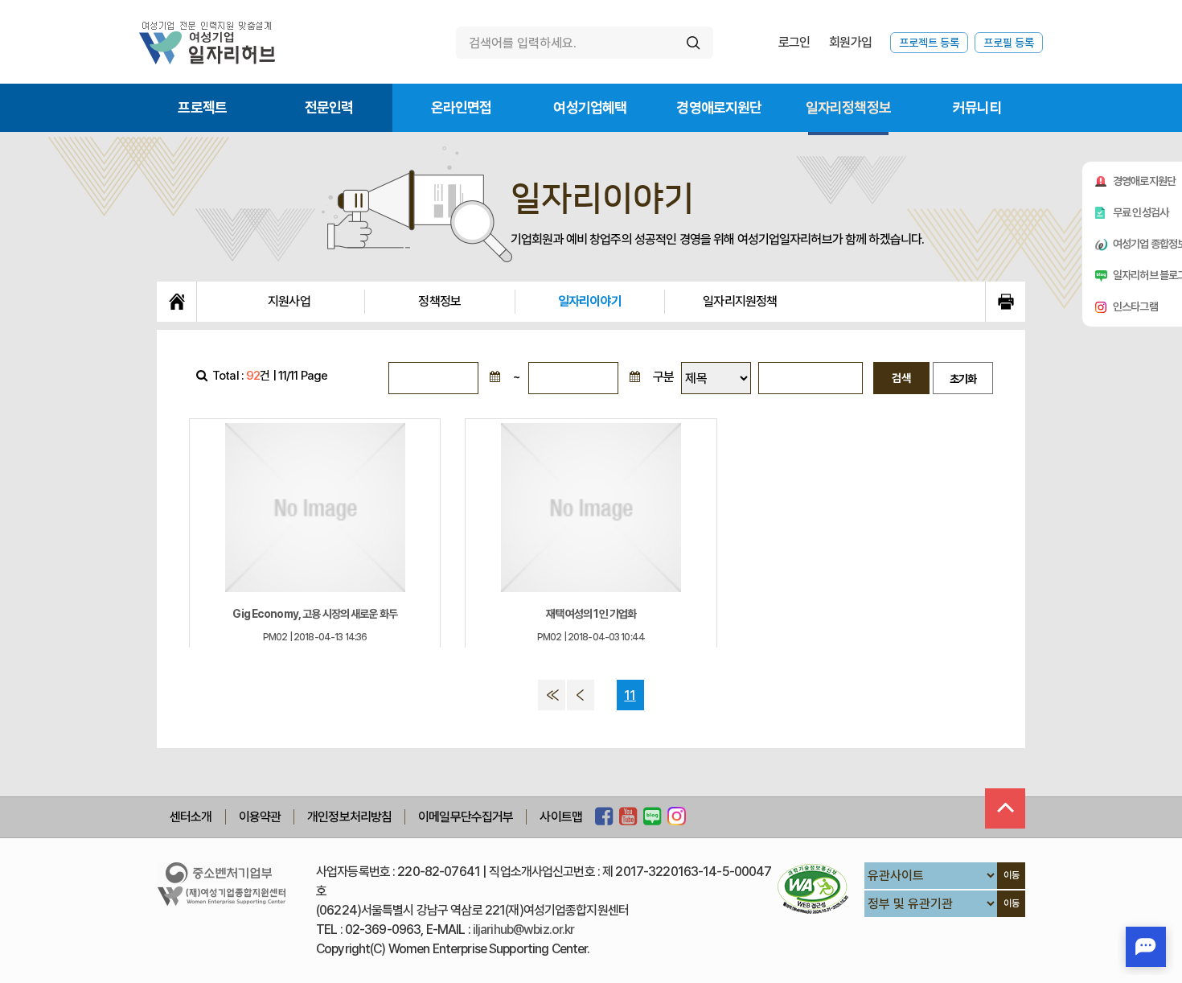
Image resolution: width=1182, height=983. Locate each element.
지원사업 (289, 301)
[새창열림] (604, 817)
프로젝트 (202, 107)
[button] (494, 378)
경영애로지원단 (718, 107)
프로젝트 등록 (929, 42)
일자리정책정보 (848, 107)
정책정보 (439, 301)
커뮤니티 (977, 107)
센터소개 (191, 817)
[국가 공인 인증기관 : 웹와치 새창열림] (813, 888)
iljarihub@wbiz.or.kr (524, 929)
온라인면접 (461, 107)
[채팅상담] (1146, 947)
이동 (1011, 875)
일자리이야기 (590, 301)
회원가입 (850, 42)
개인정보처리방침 (349, 817)
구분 (663, 377)
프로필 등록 (1008, 42)
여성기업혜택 (589, 107)
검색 (901, 378)
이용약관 (260, 817)
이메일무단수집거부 (465, 817)
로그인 (794, 42)
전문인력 (329, 107)
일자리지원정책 (740, 301)
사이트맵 (561, 817)
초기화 (963, 378)
